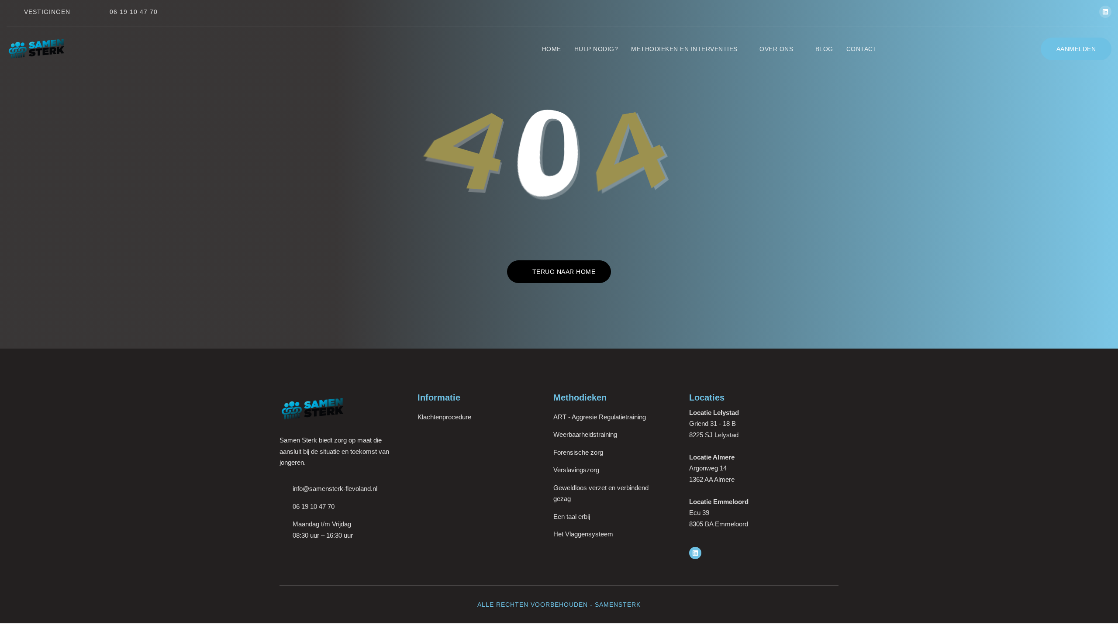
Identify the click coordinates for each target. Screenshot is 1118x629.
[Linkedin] (1105, 12)
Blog (824, 48)
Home (551, 48)
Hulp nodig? (596, 48)
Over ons (776, 48)
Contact (861, 48)
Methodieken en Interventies (684, 48)
